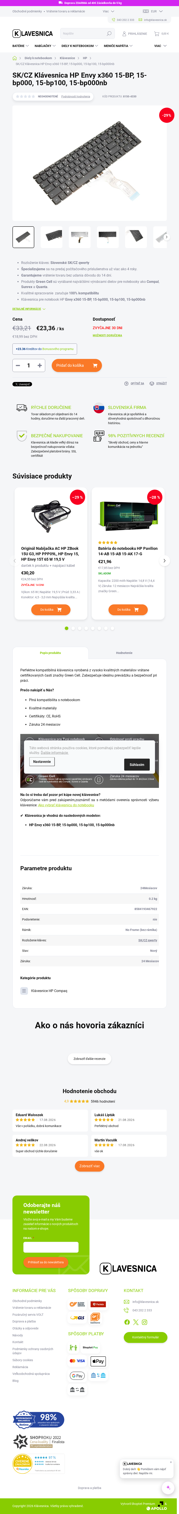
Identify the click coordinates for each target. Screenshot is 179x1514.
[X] (136, 1321)
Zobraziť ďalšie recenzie (89, 1058)
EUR (154, 11)
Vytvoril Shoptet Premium (137, 1504)
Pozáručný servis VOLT (27, 1314)
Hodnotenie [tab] (124, 653)
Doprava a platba (24, 1321)
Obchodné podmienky (27, 11)
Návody (17, 1335)
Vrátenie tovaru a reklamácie (65, 11)
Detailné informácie (26, 308)
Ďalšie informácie (55, 753)
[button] (66, 628)
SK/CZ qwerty (147, 940)
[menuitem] (21, 45)
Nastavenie (42, 762)
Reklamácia (20, 1367)
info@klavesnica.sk (146, 1302)
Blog (15, 1380)
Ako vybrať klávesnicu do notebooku (66, 805)
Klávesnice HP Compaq (49, 991)
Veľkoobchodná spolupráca (31, 1374)
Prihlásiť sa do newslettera (46, 1262)
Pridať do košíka (70, 365)
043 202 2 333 (142, 1310)
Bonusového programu (58, 349)
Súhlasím (137, 765)
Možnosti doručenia (107, 335)
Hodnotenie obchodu (90, 1091)
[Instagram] (144, 1321)
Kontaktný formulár (145, 1337)
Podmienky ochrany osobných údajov (32, 1351)
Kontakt (17, 1342)
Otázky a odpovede (25, 1328)
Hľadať (109, 33)
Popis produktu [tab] (50, 653)
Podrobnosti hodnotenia (75, 96)
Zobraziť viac (89, 1166)
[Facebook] (127, 1321)
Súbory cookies (22, 1360)
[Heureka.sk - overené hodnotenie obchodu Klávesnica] (38, 1464)
